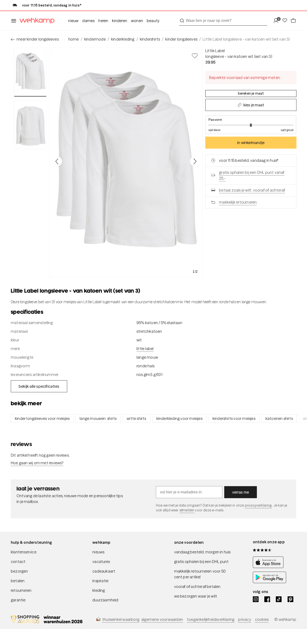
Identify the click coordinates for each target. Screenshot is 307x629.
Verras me (240, 492)
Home (73, 39)
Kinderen (119, 20)
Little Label (215, 50)
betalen (17, 580)
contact (18, 561)
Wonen (137, 20)
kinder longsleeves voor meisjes (42, 418)
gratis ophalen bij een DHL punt (201, 561)
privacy (244, 619)
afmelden (186, 510)
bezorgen (19, 571)
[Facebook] (267, 599)
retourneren (21, 590)
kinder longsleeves (181, 39)
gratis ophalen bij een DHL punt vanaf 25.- (251, 175)
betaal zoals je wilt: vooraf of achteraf (252, 190)
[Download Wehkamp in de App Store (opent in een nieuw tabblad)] (269, 567)
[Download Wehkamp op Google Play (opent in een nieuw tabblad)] (269, 582)
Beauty (153, 20)
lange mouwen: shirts (98, 418)
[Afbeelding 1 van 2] (30, 72)
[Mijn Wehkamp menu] (277, 21)
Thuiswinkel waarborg (120, 619)
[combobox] (223, 21)
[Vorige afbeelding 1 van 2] (57, 161)
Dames (88, 20)
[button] (250, 124)
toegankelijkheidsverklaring (210, 619)
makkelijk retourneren (238, 202)
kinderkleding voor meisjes (179, 418)
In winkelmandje (251, 142)
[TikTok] (279, 599)
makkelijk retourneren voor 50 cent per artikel (200, 574)
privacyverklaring (258, 505)
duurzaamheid (105, 600)
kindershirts (150, 39)
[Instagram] (256, 599)
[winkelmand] (293, 21)
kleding (98, 590)
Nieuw (73, 20)
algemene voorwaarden (162, 619)
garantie (18, 600)
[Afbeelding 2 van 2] (30, 124)
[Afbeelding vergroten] (125, 162)
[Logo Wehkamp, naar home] (35, 21)
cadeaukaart (103, 571)
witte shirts (136, 418)
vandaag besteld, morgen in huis (202, 552)
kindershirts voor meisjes (234, 418)
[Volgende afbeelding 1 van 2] (195, 161)
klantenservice (23, 552)
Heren (103, 20)
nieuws (98, 552)
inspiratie (100, 580)
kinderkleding (123, 39)
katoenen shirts (279, 418)
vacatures (101, 561)
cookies (262, 619)
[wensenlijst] (286, 21)
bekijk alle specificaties (39, 386)
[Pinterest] (290, 599)
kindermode (95, 39)
